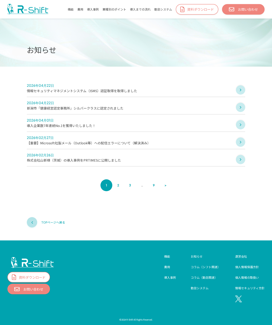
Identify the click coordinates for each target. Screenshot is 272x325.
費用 (80, 9)
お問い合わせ (248, 9)
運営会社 (241, 256)
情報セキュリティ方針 (250, 288)
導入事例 (93, 9)
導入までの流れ (140, 9)
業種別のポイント (114, 9)
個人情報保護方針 (247, 267)
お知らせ (197, 256)
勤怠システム (163, 9)
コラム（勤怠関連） (204, 277)
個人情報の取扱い (247, 277)
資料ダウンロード (200, 9)
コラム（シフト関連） (205, 267)
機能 (71, 9)
